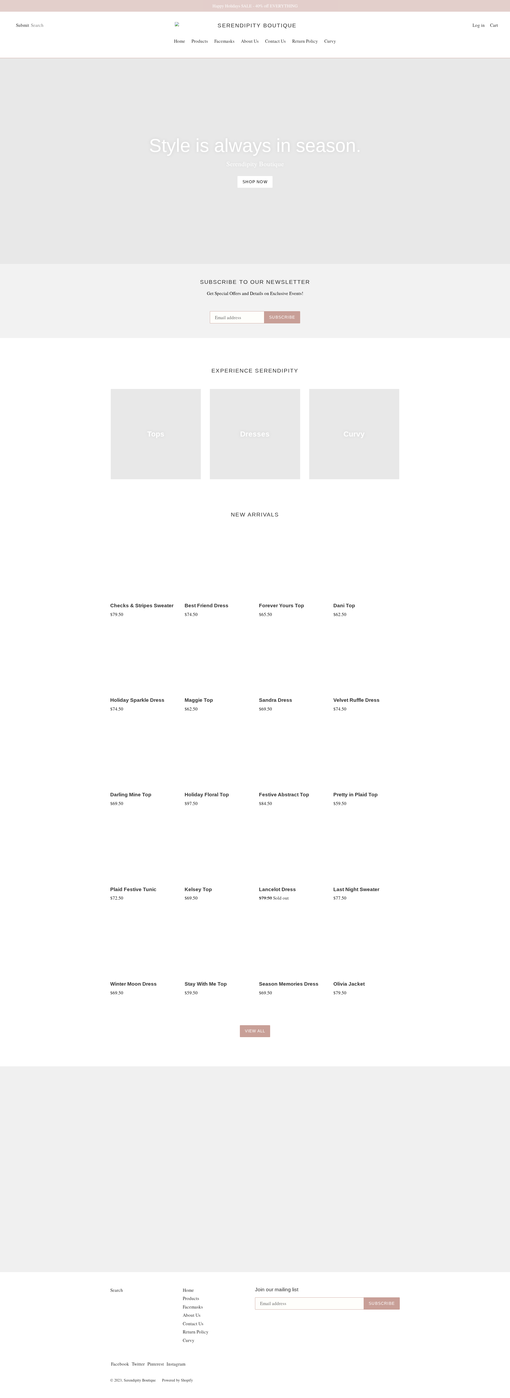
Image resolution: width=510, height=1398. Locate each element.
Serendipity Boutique (140, 1380)
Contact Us (275, 41)
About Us (250, 41)
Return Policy (305, 41)
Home (179, 41)
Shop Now (255, 181)
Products (201, 41)
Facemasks (224, 41)
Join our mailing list (276, 1289)
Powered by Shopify (177, 1380)
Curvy (330, 41)
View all (255, 1031)
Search (116, 1290)
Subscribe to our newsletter (255, 282)
